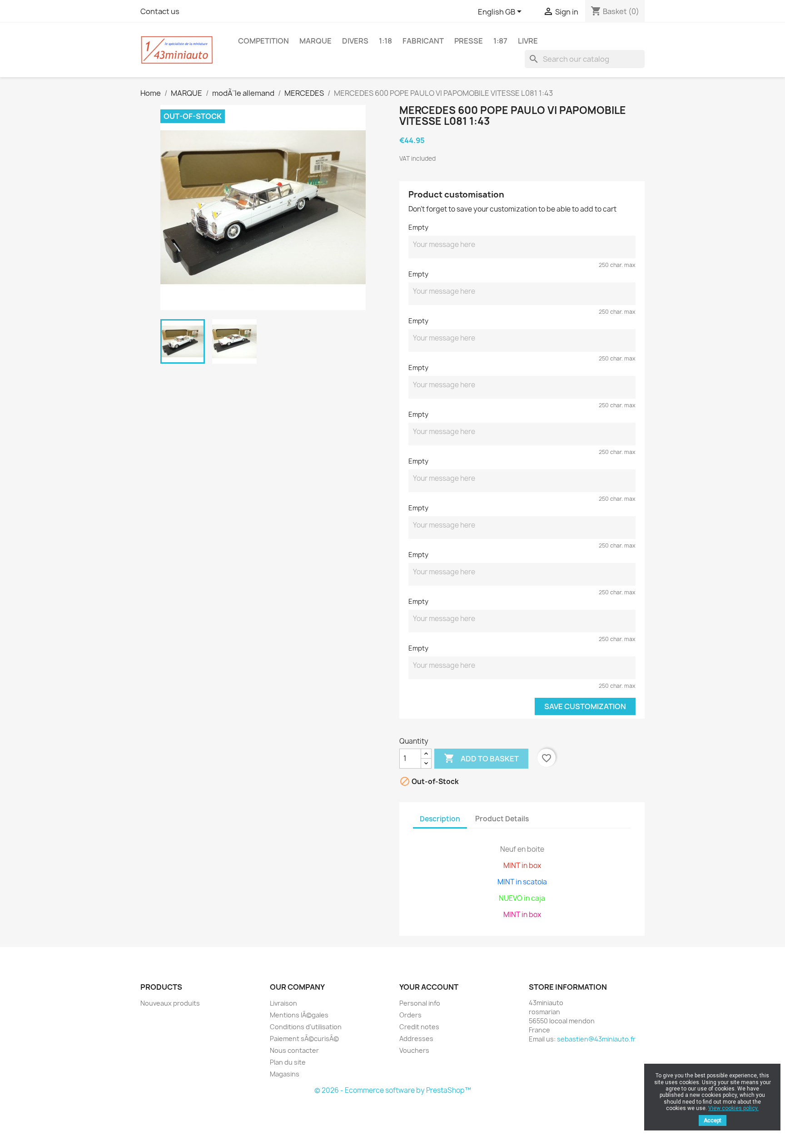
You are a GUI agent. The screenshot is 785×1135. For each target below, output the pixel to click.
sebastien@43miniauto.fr (596, 1039)
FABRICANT (423, 41)
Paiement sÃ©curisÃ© (304, 1038)
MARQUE (315, 41)
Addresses (416, 1038)
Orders (410, 1015)
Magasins (284, 1074)
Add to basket (481, 758)
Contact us (159, 11)
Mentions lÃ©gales (299, 1015)
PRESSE (468, 41)
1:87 (500, 41)
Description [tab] (440, 819)
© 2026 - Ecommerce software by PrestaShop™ (392, 1090)
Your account (428, 987)
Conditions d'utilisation (306, 1026)
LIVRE (528, 41)
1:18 (385, 41)
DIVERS (355, 41)
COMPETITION (263, 41)
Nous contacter (294, 1050)
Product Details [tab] (502, 819)
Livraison (283, 1003)
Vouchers (414, 1050)
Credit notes (419, 1026)
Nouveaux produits (170, 1003)
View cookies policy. (733, 1108)
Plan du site (288, 1062)
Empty (418, 227)
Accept (712, 1120)
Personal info (419, 1003)
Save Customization (585, 706)
